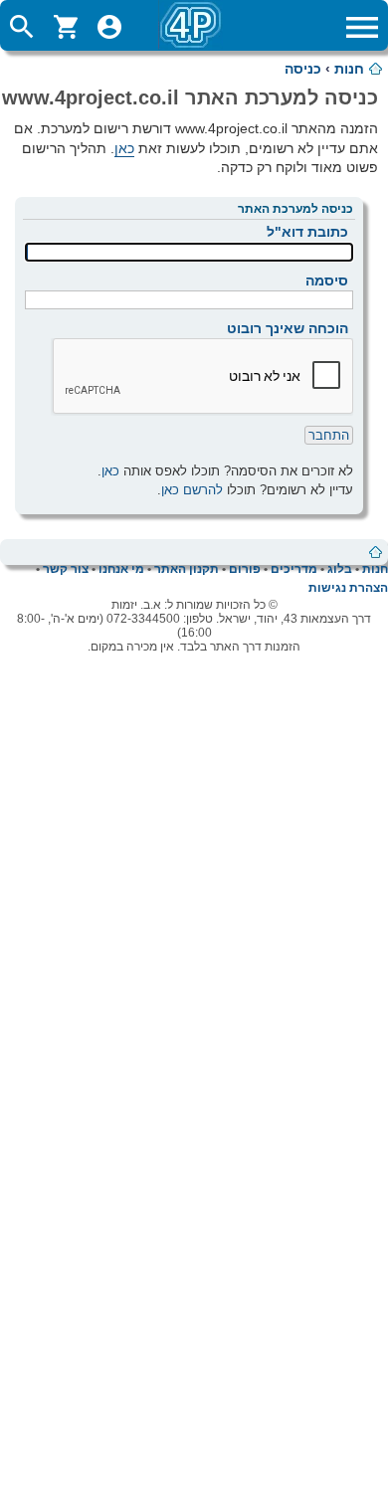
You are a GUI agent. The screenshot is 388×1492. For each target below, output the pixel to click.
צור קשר (66, 569)
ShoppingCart (66, 27)
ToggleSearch (22, 27)
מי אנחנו (121, 569)
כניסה (303, 69)
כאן (124, 148)
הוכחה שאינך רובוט (287, 328)
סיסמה (326, 280)
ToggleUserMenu (109, 27)
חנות (349, 69)
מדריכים (294, 569)
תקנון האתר (186, 569)
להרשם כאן (192, 489)
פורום (245, 569)
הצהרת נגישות (348, 588)
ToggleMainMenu (362, 27)
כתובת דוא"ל (307, 232)
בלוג (339, 569)
